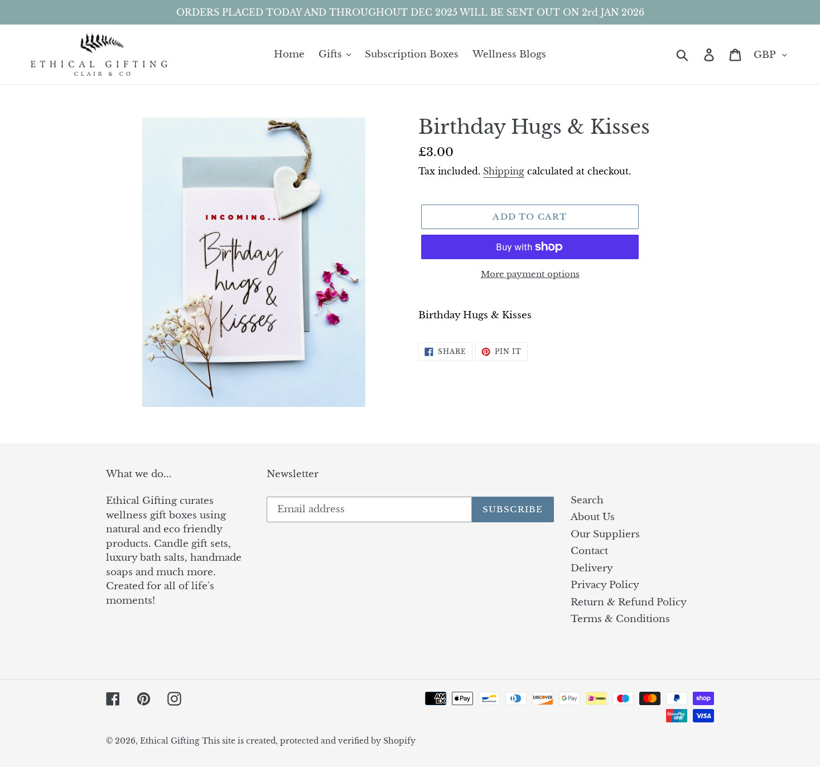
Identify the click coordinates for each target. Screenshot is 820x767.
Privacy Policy (605, 585)
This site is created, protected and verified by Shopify (309, 741)
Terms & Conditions (620, 619)
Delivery (592, 568)
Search (587, 500)
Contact (589, 551)
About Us (593, 517)
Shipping (503, 171)
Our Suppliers (605, 534)
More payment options (530, 274)
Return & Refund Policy (629, 602)
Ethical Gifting (169, 741)
